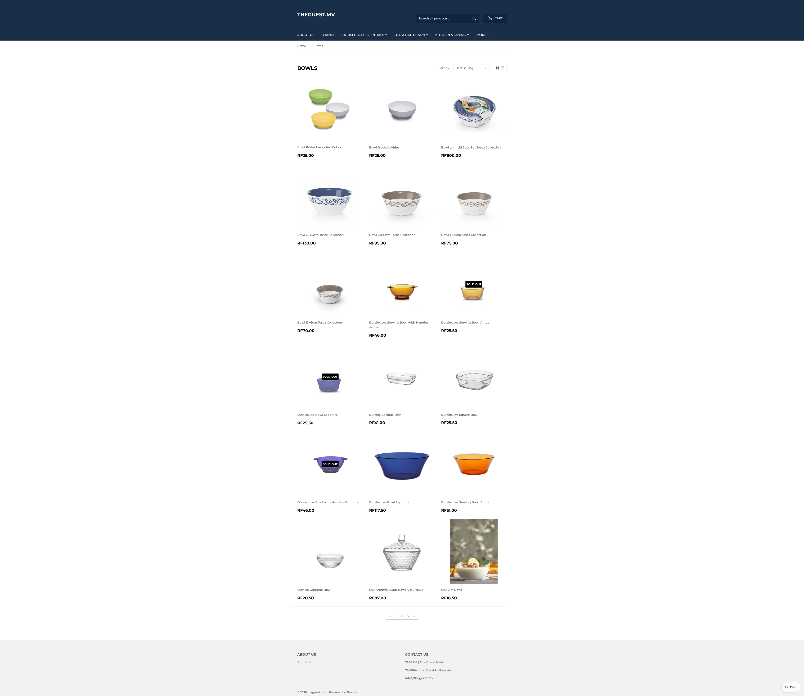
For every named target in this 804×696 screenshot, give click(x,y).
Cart (498, 18)
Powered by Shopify (343, 692)
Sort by (443, 68)
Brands (328, 35)
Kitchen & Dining (451, 35)
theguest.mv (316, 15)
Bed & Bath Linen (410, 35)
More (481, 35)
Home (301, 45)
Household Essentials (363, 35)
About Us (305, 35)
